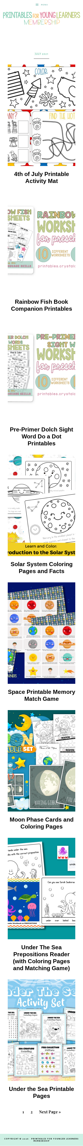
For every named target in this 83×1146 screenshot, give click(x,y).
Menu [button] (44, 5)
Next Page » (50, 1111)
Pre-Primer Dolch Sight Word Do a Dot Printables (41, 436)
